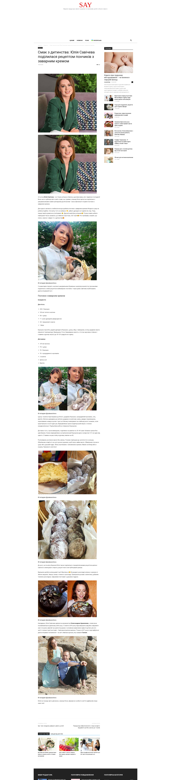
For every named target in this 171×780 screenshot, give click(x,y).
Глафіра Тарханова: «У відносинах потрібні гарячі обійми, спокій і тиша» (122, 141)
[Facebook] (40, 68)
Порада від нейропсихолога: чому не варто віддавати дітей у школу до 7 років (86, 727)
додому (40, 45)
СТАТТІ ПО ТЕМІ (44, 734)
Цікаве (72, 40)
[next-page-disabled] (42, 759)
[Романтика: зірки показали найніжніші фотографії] (108, 115)
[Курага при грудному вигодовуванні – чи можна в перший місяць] (118, 62)
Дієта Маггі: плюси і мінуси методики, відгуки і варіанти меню (67, 754)
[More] (56, 68)
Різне (87, 40)
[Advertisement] (85, 24)
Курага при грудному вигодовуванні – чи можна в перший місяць (116, 77)
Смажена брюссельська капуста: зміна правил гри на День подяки (123, 123)
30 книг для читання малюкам (124, 157)
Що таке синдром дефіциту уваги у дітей (51, 726)
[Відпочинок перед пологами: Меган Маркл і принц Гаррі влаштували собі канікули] (108, 98)
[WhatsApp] (52, 68)
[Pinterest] (48, 68)
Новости (45, 45)
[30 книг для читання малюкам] (108, 160)
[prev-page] (39, 759)
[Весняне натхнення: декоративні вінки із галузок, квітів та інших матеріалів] (47, 744)
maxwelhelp (107, 82)
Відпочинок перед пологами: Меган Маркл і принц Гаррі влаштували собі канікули (123, 97)
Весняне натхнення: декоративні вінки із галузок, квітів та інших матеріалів (47, 754)
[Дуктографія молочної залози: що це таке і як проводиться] (90, 744)
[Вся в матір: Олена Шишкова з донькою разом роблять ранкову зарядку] (108, 133)
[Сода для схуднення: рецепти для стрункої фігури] (108, 107)
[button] (131, 40)
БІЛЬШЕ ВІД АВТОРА (57, 734)
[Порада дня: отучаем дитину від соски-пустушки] (108, 151)
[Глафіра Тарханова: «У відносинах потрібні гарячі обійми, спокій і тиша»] (108, 142)
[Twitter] (44, 68)
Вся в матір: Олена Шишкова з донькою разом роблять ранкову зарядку (124, 132)
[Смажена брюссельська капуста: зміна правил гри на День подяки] (108, 124)
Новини (80, 40)
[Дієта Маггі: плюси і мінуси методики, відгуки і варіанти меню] (69, 744)
